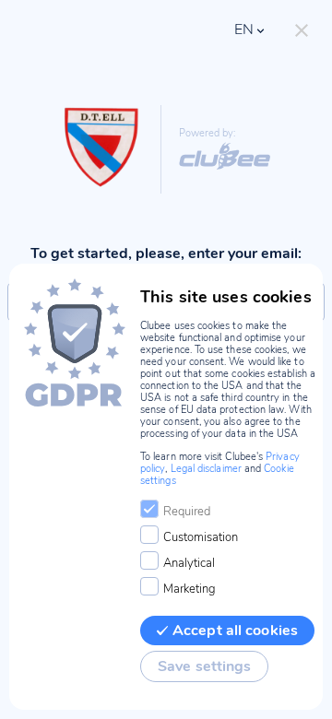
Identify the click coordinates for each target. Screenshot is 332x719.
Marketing (189, 589)
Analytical (189, 563)
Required (186, 511)
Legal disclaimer (206, 469)
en (244, 29)
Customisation (200, 537)
